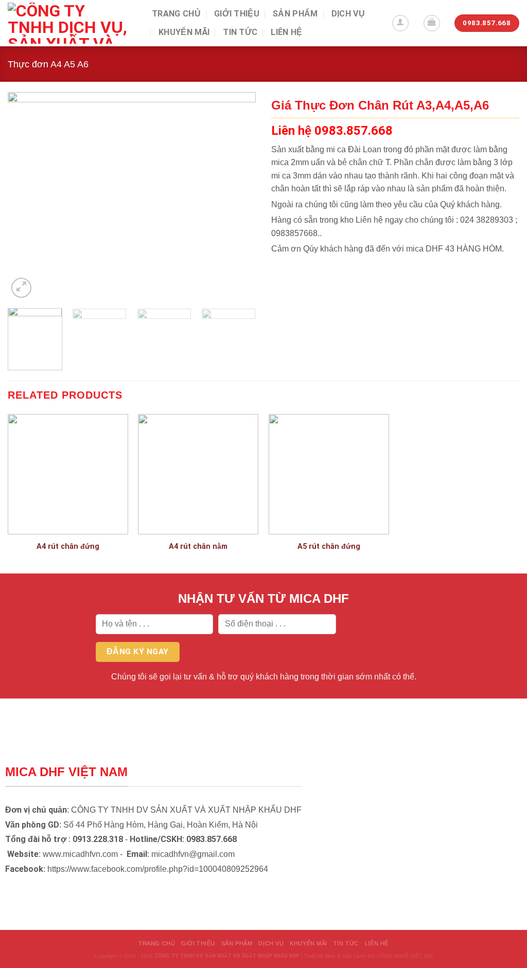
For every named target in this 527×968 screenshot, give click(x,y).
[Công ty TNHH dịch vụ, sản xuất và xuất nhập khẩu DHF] (72, 23)
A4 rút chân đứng (68, 546)
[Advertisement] (263, 896)
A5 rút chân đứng (328, 546)
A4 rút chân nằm (198, 546)
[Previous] (25, 196)
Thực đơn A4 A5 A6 (48, 64)
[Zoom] (21, 288)
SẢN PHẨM (295, 14)
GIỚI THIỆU (236, 14)
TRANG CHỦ (176, 14)
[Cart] (432, 23)
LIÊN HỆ (286, 32)
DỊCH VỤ (348, 14)
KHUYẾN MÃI (184, 32)
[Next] (238, 196)
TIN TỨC (240, 32)
